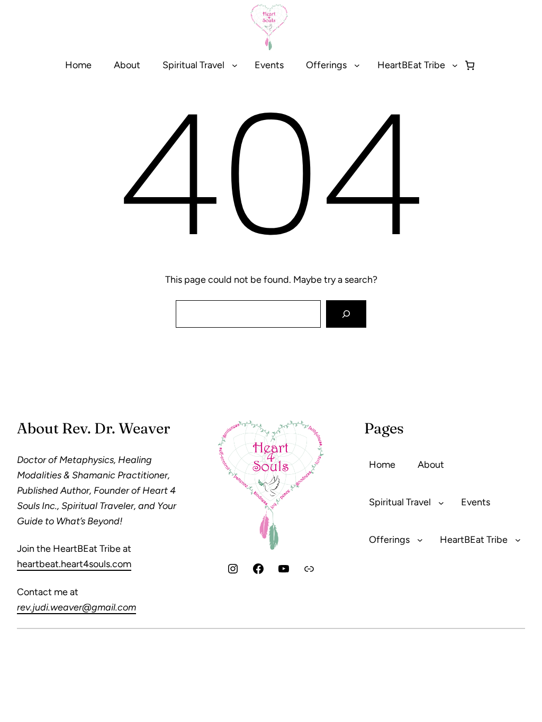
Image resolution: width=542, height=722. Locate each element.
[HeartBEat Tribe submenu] (455, 65)
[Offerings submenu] (357, 65)
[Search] (346, 314)
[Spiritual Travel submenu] (235, 65)
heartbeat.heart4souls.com (74, 564)
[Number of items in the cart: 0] (470, 65)
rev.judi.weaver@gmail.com (76, 607)
